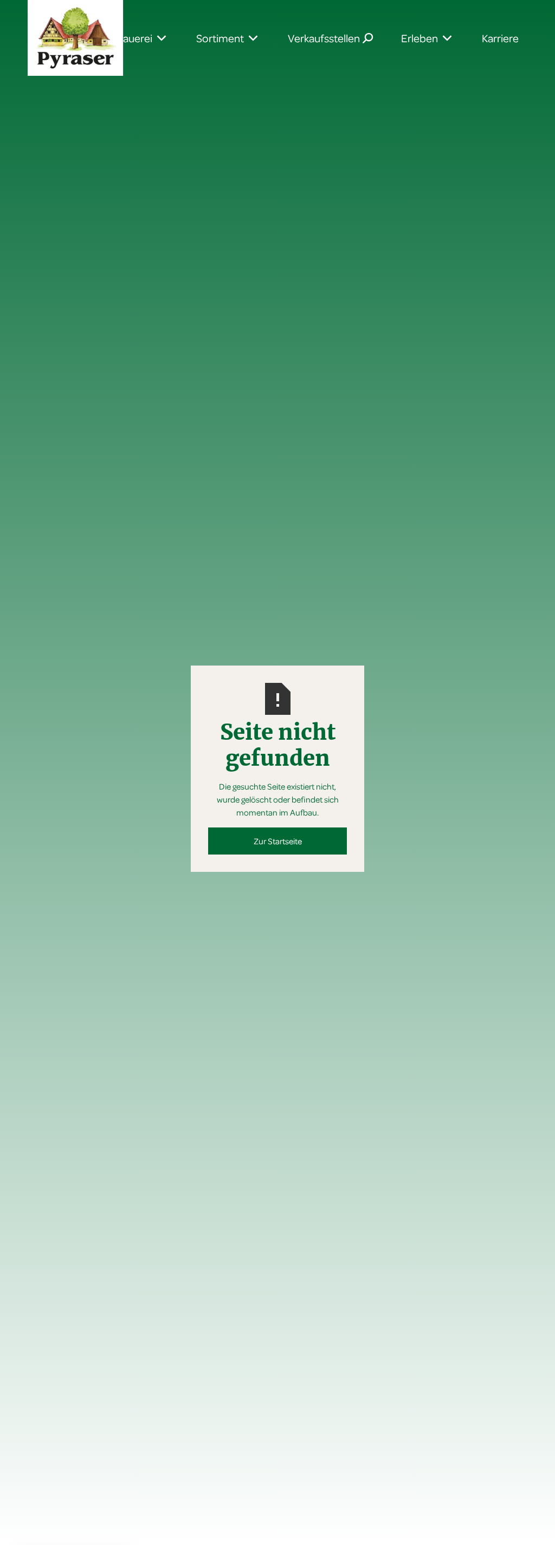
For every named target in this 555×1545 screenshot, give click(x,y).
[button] (222, 38)
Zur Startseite (278, 841)
